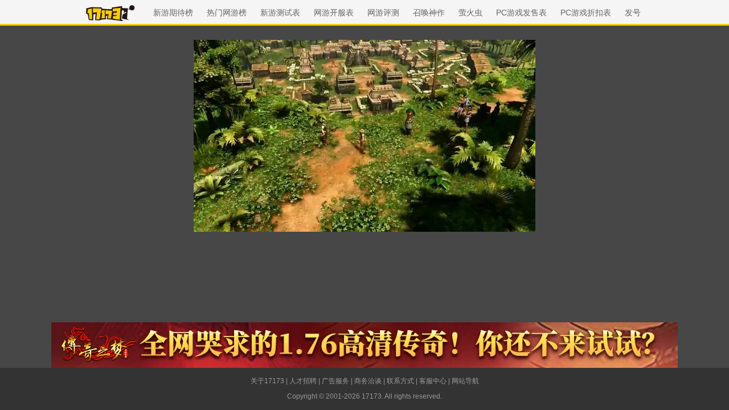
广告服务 (335, 381)
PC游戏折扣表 (585, 12)
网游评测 (383, 12)
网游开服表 (334, 12)
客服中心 (433, 381)
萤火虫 (470, 12)
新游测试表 (280, 12)
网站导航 (465, 381)
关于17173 (267, 381)
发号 (633, 12)
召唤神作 (429, 12)
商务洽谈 (368, 381)
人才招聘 (303, 381)
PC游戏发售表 (521, 12)
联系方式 (400, 381)
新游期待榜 (173, 12)
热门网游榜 (227, 12)
